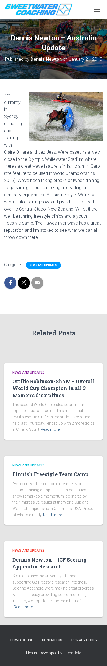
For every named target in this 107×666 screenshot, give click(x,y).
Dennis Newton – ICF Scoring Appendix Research (49, 563)
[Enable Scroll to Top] (96, 655)
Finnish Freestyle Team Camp (50, 474)
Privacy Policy (84, 640)
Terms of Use (21, 640)
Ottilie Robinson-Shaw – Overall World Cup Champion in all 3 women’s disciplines (53, 388)
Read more (50, 429)
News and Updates (43, 265)
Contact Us (52, 640)
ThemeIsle (72, 653)
